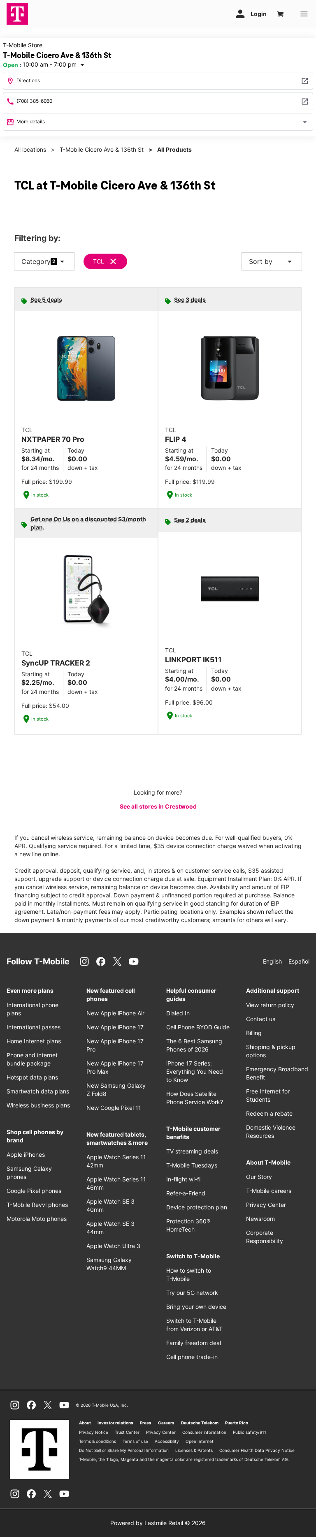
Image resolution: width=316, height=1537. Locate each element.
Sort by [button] (272, 261)
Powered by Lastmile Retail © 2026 (158, 1522)
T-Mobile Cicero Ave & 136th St (102, 149)
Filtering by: (37, 238)
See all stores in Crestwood (158, 806)
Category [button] (36, 261)
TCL (98, 261)
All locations (30, 149)
